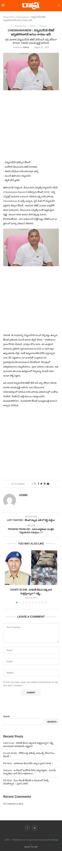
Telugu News (8, 17)
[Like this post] (35, 484)
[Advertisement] (31, 127)
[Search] (58, 5)
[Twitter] (34, 827)
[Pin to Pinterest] (45, 484)
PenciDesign (53, 840)
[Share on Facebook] (38, 484)
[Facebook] (27, 827)
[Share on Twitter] (41, 484)
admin (26, 47)
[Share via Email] (48, 484)
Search (6, 716)
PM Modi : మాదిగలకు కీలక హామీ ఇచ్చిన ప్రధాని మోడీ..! (28, 763)
